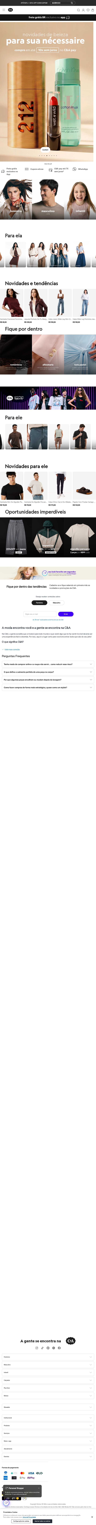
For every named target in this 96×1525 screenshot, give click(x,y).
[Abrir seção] (52, 1357)
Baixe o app (7, 1441)
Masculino (56, 603)
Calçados (7, 1380)
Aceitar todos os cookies (42, 1521)
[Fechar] (92, 1517)
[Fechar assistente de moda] (39, 1488)
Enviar (66, 614)
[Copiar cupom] (71, 3)
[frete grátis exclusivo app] (48, 20)
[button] (78, 10)
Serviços (6, 1433)
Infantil (6, 1372)
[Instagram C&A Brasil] (36, 1348)
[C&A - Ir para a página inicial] (10, 10)
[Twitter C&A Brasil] (53, 1348)
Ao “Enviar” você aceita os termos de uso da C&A (48, 620)
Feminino (39, 603)
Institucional (8, 1418)
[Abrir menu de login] (83, 10)
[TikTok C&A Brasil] (42, 1348)
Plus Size (7, 1388)
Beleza (6, 1396)
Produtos (7, 1425)
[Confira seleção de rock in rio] (48, 409)
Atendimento (8, 1449)
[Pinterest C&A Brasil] (48, 1348)
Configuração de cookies (21, 1521)
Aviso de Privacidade (29, 1517)
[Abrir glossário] (51, 1407)
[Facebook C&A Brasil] (59, 1348)
